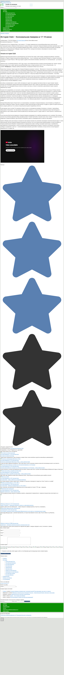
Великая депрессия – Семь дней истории (10, 491)
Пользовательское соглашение (23, 615)
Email (2, 532)
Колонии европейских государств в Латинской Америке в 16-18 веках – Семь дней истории (22, 467)
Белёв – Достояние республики (17, 595)
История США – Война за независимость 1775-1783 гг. (13, 485)
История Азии (9, 17)
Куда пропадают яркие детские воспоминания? (21, 597)
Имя (1, 530)
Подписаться (27, 601)
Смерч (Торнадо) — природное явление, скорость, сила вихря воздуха (16, 505)
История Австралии (10, 24)
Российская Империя (11, 14)
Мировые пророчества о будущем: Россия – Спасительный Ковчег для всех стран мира (33, 592)
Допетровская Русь (10, 13)
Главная (5, 10)
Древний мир (9, 19)
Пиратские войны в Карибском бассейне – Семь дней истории (15, 473)
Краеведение (6, 27)
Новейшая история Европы (12, 23)
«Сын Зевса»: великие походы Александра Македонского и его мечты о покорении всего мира (23, 511)
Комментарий (3, 544)
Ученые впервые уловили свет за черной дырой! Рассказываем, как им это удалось (31, 591)
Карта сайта (6, 611)
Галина (4, 591)
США (22, 448)
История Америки (10, 16)
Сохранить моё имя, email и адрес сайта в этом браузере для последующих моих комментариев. (25, 551)
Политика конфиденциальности (10, 609)
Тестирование (6, 30)
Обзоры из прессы (7, 29)
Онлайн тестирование (11, 4)
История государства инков (7, 455)
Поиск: (2, 7)
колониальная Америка (15, 448)
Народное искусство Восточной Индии (20, 594)
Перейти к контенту (5, 1)
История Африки (9, 26)
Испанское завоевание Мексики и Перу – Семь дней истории (15, 461)
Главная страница (4, 33)
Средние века (9, 20)
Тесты (4, 608)
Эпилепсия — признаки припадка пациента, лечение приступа (14, 524)
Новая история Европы (11, 21)
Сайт (1, 535)
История (5, 11)
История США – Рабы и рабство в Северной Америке (13, 479)
